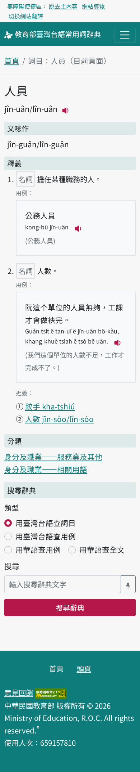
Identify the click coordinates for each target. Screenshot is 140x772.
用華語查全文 (102, 549)
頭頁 (84, 668)
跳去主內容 (63, 6)
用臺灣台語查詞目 (45, 522)
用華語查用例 (38, 549)
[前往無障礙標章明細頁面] (50, 692)
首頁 (11, 60)
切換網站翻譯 (26, 16)
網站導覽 (93, 6)
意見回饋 (18, 692)
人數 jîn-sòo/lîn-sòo (59, 418)
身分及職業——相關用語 (45, 469)
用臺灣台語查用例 (45, 536)
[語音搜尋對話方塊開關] (128, 584)
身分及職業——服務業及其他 (53, 456)
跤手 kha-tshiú (50, 406)
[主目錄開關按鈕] (125, 35)
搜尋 (11, 566)
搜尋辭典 (70, 607)
